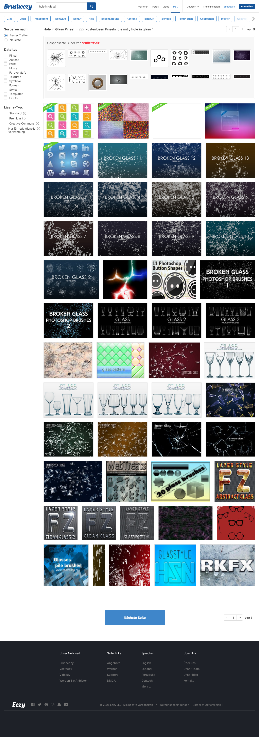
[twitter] (39, 705)
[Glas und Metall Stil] (137, 523)
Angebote (113, 663)
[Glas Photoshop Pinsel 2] (177, 320)
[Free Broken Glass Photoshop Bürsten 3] (68, 199)
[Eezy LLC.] (18, 704)
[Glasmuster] (120, 360)
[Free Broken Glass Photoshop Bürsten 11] (123, 160)
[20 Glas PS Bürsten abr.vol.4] (229, 360)
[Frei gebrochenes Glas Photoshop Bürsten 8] (123, 238)
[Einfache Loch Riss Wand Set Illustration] (77, 79)
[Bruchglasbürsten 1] (227, 279)
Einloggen (229, 6)
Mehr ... (146, 686)
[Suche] (91, 6)
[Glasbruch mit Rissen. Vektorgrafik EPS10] (118, 79)
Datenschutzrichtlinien (207, 704)
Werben (112, 668)
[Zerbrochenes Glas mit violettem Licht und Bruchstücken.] (242, 55)
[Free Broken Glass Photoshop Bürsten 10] (230, 238)
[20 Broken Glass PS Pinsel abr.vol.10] (177, 439)
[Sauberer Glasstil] (61, 523)
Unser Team (192, 668)
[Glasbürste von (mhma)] (180, 481)
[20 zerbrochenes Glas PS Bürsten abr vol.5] (73, 481)
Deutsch (147, 680)
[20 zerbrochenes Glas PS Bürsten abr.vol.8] (123, 439)
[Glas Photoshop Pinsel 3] (230, 320)
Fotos (155, 6)
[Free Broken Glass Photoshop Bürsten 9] (177, 238)
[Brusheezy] (18, 7)
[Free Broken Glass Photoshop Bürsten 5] (177, 199)
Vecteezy (65, 668)
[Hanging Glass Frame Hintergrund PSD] (230, 121)
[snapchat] (59, 705)
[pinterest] (46, 705)
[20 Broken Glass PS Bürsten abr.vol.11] (230, 439)
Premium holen (211, 6)
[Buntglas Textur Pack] (123, 121)
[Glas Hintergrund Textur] (185, 523)
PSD (175, 6)
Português (148, 674)
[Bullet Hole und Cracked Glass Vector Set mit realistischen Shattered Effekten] (97, 51)
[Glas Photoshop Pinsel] (123, 320)
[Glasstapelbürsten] (66, 565)
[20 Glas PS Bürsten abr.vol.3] (177, 400)
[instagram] (52, 705)
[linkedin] (66, 705)
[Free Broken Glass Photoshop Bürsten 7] (68, 238)
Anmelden (247, 6)
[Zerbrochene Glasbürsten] (99, 565)
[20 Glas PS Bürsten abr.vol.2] (123, 400)
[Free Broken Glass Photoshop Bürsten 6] (230, 199)
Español (146, 668)
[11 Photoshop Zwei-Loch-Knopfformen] (174, 279)
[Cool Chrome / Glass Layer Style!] (227, 565)
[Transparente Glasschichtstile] (126, 481)
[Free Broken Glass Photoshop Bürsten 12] (177, 160)
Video (166, 6)
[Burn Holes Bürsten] (125, 279)
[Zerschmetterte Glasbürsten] (129, 565)
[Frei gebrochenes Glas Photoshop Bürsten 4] (123, 199)
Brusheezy (66, 663)
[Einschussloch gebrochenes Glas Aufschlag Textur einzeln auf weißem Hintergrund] (118, 54)
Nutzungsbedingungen (174, 704)
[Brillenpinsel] (236, 523)
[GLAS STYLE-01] (175, 565)
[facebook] (32, 705)
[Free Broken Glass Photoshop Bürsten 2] (71, 279)
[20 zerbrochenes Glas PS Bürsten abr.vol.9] (174, 360)
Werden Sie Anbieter (73, 680)
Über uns (190, 663)
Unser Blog (191, 674)
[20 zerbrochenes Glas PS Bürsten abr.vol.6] (68, 439)
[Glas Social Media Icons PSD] (68, 160)
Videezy (64, 674)
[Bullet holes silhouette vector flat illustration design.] (159, 58)
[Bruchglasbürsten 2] (68, 320)
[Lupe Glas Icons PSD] (69, 121)
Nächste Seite (135, 618)
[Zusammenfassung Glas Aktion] (234, 481)
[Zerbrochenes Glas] (68, 360)
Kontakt (189, 680)
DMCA (111, 680)
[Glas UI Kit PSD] (177, 121)
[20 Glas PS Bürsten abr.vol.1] (68, 400)
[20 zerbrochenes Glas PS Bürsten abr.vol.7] (230, 400)
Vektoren (143, 6)
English (146, 663)
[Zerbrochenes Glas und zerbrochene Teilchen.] (139, 55)
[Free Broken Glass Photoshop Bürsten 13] (230, 160)
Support (112, 674)
